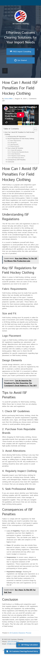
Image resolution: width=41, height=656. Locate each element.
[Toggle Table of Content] (34, 129)
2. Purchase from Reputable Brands (19, 152)
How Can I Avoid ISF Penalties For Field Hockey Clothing (19, 133)
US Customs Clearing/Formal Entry (22, 651)
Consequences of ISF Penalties (16, 160)
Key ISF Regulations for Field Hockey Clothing (21, 139)
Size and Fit (13, 142)
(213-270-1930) (13, 642)
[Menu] (5, 70)
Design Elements (14, 146)
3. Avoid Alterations (15, 154)
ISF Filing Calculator (28, 645)
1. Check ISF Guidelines (16, 150)
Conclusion (11, 162)
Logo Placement (14, 144)
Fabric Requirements (15, 140)
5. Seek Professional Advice (17, 157)
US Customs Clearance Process (20, 633)
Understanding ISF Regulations (17, 136)
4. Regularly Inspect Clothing (17, 156)
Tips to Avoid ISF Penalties (15, 148)
